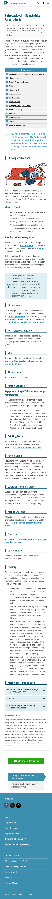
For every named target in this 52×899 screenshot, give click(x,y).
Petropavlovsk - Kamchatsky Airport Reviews (24, 785)
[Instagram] (18, 805)
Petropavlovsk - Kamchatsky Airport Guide (24, 776)
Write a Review (28, 761)
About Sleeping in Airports (16, 866)
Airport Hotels (11, 828)
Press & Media (11, 872)
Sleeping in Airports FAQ (16, 861)
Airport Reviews (12, 833)
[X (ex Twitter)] (12, 805)
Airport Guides (11, 822)
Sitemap (8, 877)
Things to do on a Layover (16, 839)
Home (7, 817)
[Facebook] (6, 805)
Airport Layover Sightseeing (17, 844)
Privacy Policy (11, 883)
